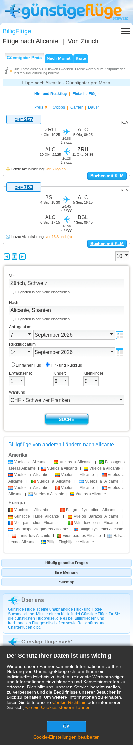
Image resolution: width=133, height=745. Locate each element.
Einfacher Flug (28, 365)
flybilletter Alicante (91, 510)
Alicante (31, 510)
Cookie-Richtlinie (69, 702)
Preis (38, 107)
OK (66, 726)
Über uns (32, 600)
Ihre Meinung (66, 572)
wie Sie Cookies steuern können (58, 707)
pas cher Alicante (36, 522)
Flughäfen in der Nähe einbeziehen (42, 292)
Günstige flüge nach (46, 641)
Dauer (93, 107)
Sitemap (66, 582)
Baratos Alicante (96, 516)
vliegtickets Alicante (41, 529)
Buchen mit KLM (107, 175)
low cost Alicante (96, 522)
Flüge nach (30, 41)
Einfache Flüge (85, 94)
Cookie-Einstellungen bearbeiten (66, 737)
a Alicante (30, 462)
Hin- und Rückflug (50, 94)
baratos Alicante (82, 535)
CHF (24, 120)
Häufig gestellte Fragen (66, 563)
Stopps (59, 107)
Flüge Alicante (36, 516)
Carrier (76, 107)
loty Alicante (34, 535)
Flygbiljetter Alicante (70, 542)
